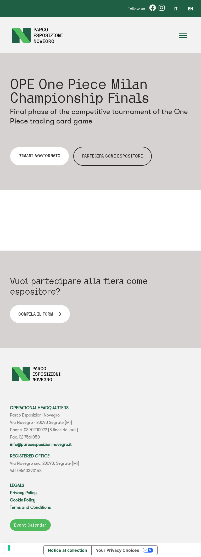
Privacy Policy (23, 492)
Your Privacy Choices (117, 550)
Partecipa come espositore (112, 156)
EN (190, 8)
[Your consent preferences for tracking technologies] (9, 548)
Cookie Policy (22, 499)
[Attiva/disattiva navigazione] (183, 35)
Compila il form (35, 314)
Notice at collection (67, 550)
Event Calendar (30, 525)
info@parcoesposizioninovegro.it (40, 444)
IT (175, 8)
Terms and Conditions (30, 507)
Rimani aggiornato (39, 155)
